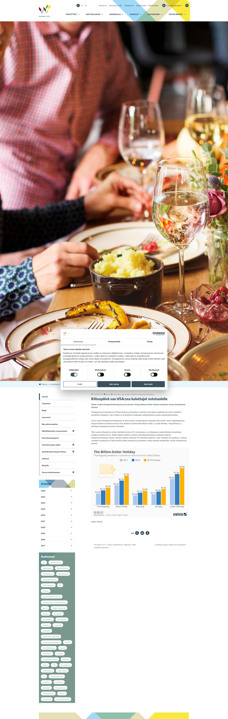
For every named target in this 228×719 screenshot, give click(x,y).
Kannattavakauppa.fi (50, 438)
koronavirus (61, 619)
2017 (43, 546)
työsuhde (46, 688)
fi (78, 5)
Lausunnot (46, 417)
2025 (43, 497)
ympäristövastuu (62, 699)
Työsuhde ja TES (115, 5)
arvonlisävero (55, 562)
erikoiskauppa (48, 585)
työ (44, 676)
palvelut (60, 654)
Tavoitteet (71, 14)
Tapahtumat (129, 5)
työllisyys (59, 682)
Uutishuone (154, 14)
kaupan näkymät (58, 608)
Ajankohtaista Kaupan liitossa (54, 452)
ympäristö (47, 699)
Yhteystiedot (141, 5)
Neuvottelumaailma (50, 424)
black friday (116, 394)
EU (60, 585)
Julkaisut (45, 458)
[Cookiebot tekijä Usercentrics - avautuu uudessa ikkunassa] (154, 333)
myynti (67, 642)
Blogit (44, 410)
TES (54, 665)
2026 (43, 491)
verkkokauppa (150, 394)
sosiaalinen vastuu (50, 659)
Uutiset (108, 394)
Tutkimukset (47, 671)
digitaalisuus (48, 574)
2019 (43, 533)
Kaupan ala (115, 14)
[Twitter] (137, 533)
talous (45, 665)
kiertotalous (47, 619)
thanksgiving (141, 394)
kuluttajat (46, 631)
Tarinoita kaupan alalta (51, 445)
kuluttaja (58, 625)
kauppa (46, 614)
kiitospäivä (133, 394)
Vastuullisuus (93, 14)
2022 (43, 515)
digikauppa (47, 568)
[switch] (100, 374)
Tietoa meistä (175, 14)
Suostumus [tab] (78, 341)
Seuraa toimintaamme (51, 472)
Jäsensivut (103, 5)
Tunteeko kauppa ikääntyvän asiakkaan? (170, 545)
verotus (62, 693)
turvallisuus (65, 665)
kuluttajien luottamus (51, 636)
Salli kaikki (148, 384)
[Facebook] (147, 533)
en (86, 5)
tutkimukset (62, 671)
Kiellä (80, 384)
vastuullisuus (60, 688)
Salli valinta (114, 384)
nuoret (62, 648)
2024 (43, 503)
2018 (43, 539)
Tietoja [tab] (149, 341)
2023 (43, 509)
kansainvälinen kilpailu (52, 597)
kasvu (45, 608)
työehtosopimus (56, 676)
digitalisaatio (63, 574)
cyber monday (125, 394)
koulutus (46, 625)
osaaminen (47, 654)
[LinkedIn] (142, 533)
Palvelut (134, 14)
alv (44, 562)
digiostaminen (62, 568)
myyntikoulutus (49, 648)
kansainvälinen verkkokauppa (54, 602)
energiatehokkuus (50, 579)
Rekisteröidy (153, 5)
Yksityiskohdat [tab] (114, 341)
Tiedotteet (46, 403)
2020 (43, 527)
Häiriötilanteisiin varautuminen (54, 431)
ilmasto (46, 591)
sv (82, 5)
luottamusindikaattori (51, 642)
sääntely (65, 659)
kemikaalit (58, 614)
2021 (43, 521)
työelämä (46, 682)
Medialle (45, 465)
